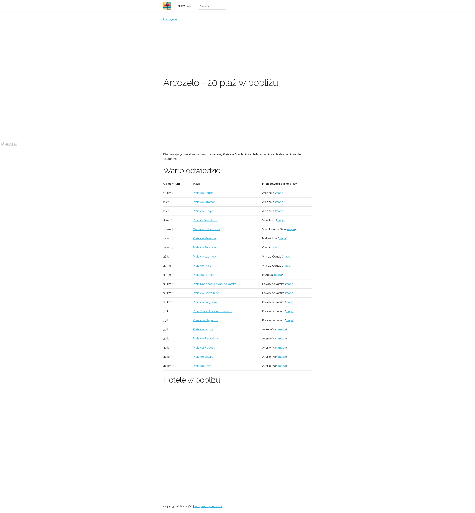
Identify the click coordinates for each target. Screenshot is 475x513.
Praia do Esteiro (203, 356)
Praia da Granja (203, 211)
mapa (279, 193)
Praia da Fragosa (204, 347)
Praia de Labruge (204, 256)
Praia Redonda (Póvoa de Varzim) (215, 284)
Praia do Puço (202, 265)
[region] (237, 120)
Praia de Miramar (204, 202)
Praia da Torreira (203, 274)
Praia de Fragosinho (206, 338)
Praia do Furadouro (206, 247)
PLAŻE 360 (185, 6)
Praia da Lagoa (203, 329)
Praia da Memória (204, 238)
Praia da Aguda (203, 193)
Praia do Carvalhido (206, 293)
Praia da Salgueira (205, 302)
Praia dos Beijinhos (205, 320)
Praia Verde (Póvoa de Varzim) (212, 311)
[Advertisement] (237, 49)
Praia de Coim (202, 366)
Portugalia (170, 19)
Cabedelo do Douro (206, 229)
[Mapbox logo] (9, 144)
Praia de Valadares (205, 220)
